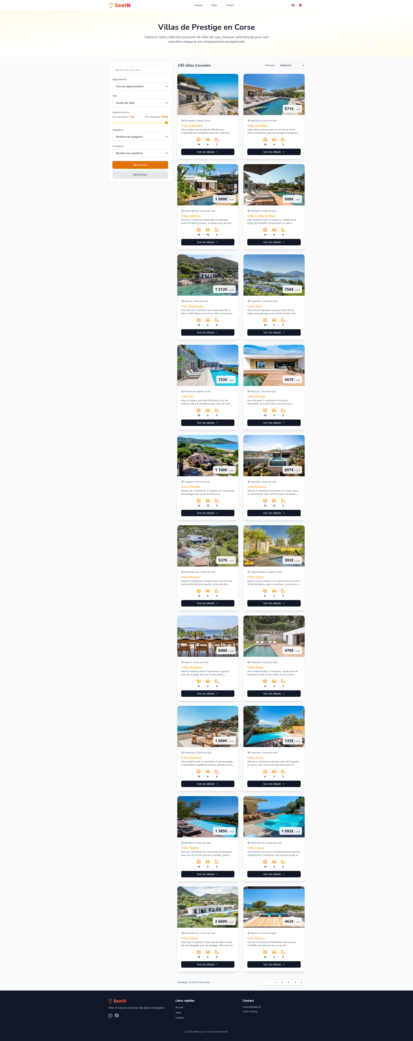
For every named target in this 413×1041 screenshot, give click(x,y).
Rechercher (140, 165)
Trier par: (270, 65)
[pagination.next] (301, 982)
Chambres (118, 146)
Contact (230, 5)
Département (119, 79)
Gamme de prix (120, 112)
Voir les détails (206, 152)
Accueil (198, 5)
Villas (214, 5)
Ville (114, 95)
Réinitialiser (140, 174)
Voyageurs (118, 129)
